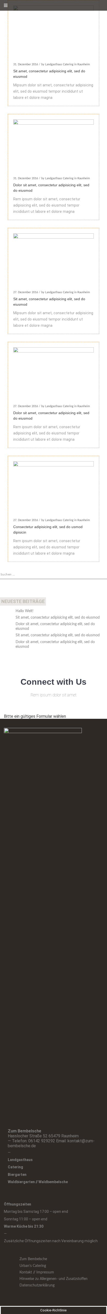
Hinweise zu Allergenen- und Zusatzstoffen (53, 1279)
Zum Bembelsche (33, 1259)
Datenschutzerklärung (37, 1285)
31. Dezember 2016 (25, 64)
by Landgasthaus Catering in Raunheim (65, 64)
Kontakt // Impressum (36, 1272)
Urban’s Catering (32, 1266)
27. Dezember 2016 (25, 292)
